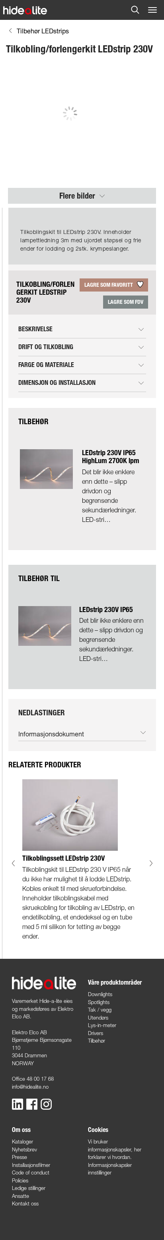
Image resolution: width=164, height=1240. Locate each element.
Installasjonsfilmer (31, 1165)
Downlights (100, 994)
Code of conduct (30, 1172)
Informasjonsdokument (51, 734)
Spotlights (98, 1002)
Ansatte (20, 1196)
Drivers (95, 1033)
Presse (19, 1157)
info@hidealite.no (30, 1087)
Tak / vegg (99, 1009)
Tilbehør (96, 1040)
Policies (20, 1180)
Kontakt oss (25, 1203)
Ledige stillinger (28, 1188)
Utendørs (98, 1017)
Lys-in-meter (102, 1025)
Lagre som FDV (125, 302)
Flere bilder (78, 196)
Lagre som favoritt (109, 285)
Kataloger (22, 1141)
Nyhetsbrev (24, 1149)
